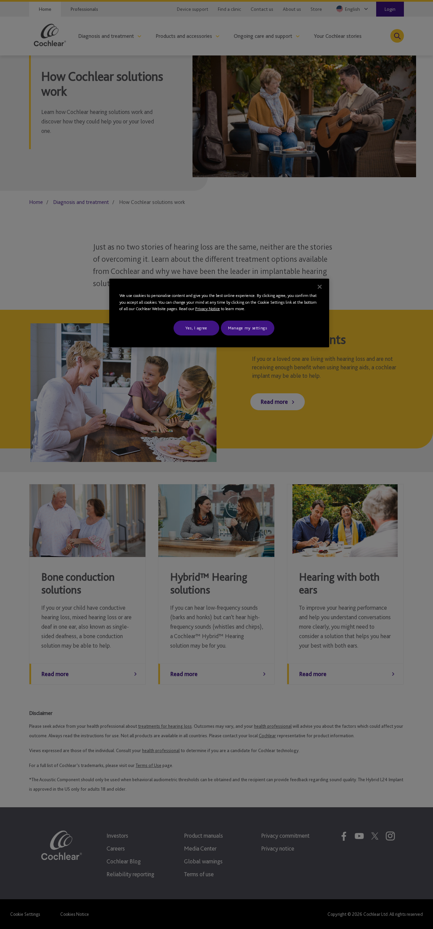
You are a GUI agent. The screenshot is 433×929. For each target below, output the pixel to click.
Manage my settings (247, 327)
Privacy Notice (207, 308)
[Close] (319, 286)
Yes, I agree (196, 327)
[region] (219, 313)
